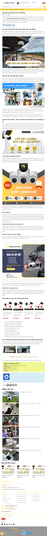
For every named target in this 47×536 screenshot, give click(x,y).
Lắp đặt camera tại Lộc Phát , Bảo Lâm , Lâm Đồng (30, 415)
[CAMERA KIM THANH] (8, 3)
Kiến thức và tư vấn (36, 496)
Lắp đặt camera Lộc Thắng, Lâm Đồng (23, 476)
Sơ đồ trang (5, 502)
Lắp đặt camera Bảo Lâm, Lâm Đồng (7, 476)
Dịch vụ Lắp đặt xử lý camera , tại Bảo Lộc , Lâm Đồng (30, 403)
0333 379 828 (9, 485)
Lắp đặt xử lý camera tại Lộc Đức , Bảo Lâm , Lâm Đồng (31, 450)
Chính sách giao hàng (22, 494)
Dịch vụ (6, 9)
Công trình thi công (36, 500)
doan (10, 14)
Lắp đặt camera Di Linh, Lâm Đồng (38, 476)
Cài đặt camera (35, 498)
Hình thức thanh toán (22, 502)
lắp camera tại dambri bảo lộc (26, 392)
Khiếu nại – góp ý (6, 498)
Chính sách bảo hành (22, 496)
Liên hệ (4, 496)
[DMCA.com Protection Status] (4, 533)
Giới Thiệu (5, 494)
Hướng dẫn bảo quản (22, 498)
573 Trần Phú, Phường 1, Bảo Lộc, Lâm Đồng (11, 483)
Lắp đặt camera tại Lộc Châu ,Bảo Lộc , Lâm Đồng (30, 438)
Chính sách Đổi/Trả (21, 500)
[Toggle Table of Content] (13, 25)
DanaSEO (16, 530)
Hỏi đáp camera (36, 494)
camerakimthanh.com (12, 370)
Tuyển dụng (5, 500)
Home (2, 9)
